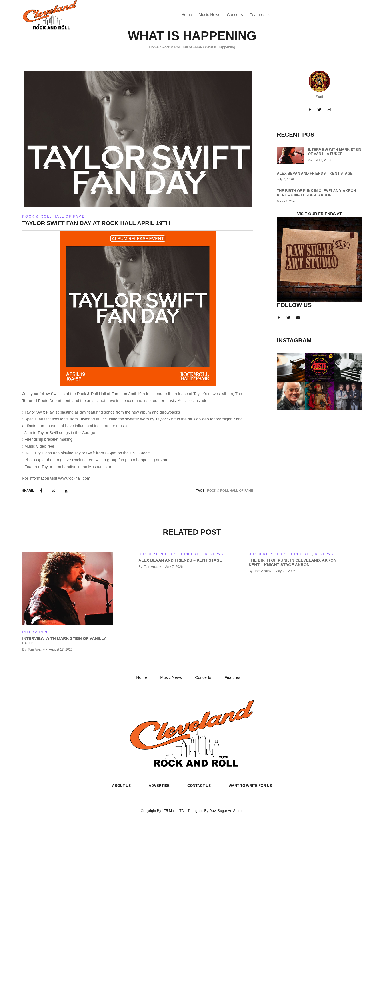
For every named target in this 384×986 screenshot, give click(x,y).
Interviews (35, 632)
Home (154, 47)
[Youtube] (298, 318)
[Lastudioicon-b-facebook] (310, 110)
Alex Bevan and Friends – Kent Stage (315, 173)
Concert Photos (157, 554)
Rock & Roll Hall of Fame (182, 47)
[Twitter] (319, 110)
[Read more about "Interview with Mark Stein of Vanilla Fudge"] (290, 155)
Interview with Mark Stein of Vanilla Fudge (64, 640)
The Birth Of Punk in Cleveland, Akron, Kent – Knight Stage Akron (293, 562)
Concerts (191, 554)
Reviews (214, 554)
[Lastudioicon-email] (329, 110)
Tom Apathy (36, 649)
